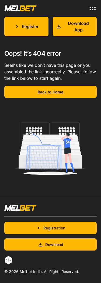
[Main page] (20, 8)
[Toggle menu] (93, 8)
